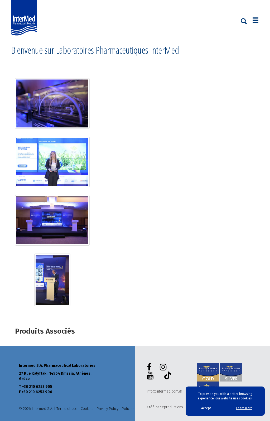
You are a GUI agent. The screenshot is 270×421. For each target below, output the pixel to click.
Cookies (87, 409)
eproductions (172, 407)
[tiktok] (166, 376)
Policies (128, 409)
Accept (206, 408)
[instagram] (164, 367)
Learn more (244, 408)
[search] (244, 20)
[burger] (255, 21)
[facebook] (150, 367)
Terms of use (66, 409)
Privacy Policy (107, 409)
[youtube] (151, 376)
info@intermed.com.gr (164, 391)
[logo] (25, 18)
